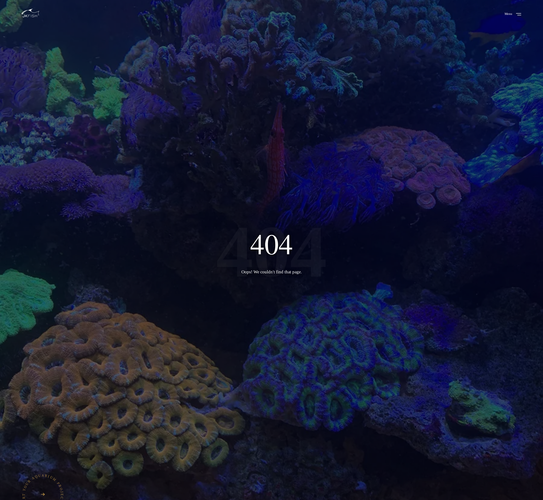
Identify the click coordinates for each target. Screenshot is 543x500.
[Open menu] (518, 13)
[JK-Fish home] (30, 13)
